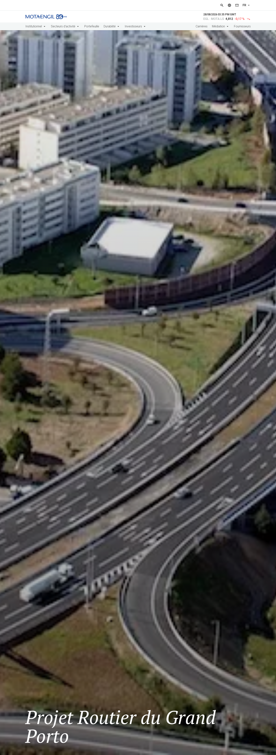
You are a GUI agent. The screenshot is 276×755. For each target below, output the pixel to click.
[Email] (237, 5)
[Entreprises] (229, 5)
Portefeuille (91, 26)
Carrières (201, 26)
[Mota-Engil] (46, 16)
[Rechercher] (222, 5)
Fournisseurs (242, 26)
